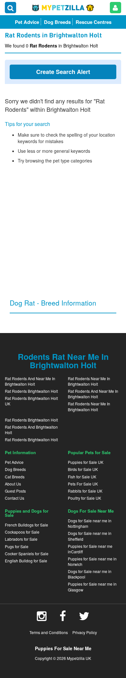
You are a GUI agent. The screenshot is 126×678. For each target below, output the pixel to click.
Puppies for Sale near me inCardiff (90, 548)
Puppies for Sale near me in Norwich (92, 561)
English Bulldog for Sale (26, 560)
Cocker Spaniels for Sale (26, 553)
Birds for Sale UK (83, 469)
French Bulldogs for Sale (26, 524)
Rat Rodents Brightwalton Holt (31, 391)
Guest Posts (15, 491)
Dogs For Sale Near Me (91, 511)
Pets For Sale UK (83, 483)
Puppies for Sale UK (85, 462)
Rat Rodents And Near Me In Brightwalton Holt (30, 381)
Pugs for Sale (16, 546)
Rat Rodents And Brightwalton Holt (31, 429)
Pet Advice (14, 462)
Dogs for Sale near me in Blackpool (89, 573)
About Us (13, 483)
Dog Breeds (15, 469)
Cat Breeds (15, 476)
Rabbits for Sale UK (85, 491)
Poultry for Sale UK (84, 498)
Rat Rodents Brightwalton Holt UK (31, 400)
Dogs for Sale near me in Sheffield (89, 535)
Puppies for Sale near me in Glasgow (92, 586)
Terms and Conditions (48, 632)
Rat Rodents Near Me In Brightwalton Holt (89, 381)
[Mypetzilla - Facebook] (62, 618)
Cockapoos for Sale (22, 532)
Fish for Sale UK (82, 476)
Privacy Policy (84, 632)
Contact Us (14, 498)
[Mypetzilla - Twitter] (84, 618)
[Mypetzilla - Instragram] (42, 618)
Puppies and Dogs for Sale (26, 513)
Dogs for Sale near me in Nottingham (89, 523)
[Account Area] (115, 7)
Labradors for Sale (21, 539)
